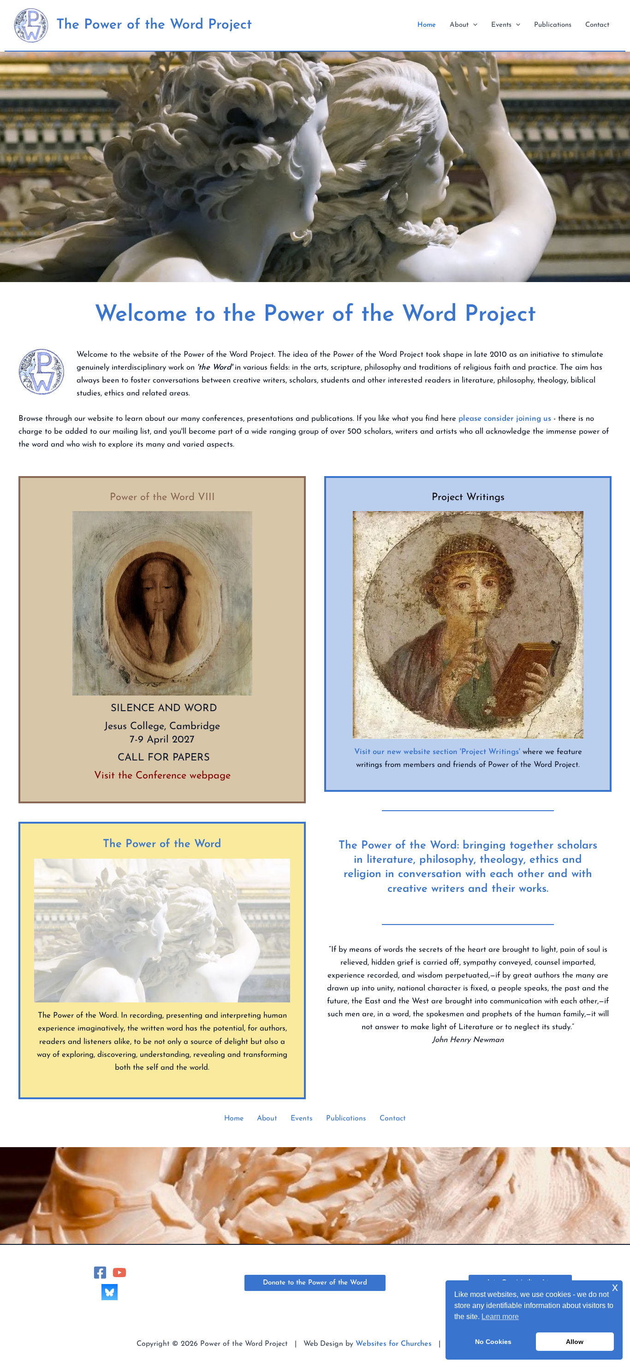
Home (234, 1118)
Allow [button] (574, 1341)
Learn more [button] (500, 1316)
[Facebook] (100, 1272)
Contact (393, 1118)
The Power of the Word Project (154, 25)
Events (302, 1118)
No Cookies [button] (493, 1341)
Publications (346, 1118)
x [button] (615, 1287)
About (267, 1118)
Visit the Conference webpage (162, 776)
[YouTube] (119, 1272)
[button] (473, 25)
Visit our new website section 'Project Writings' (437, 752)
